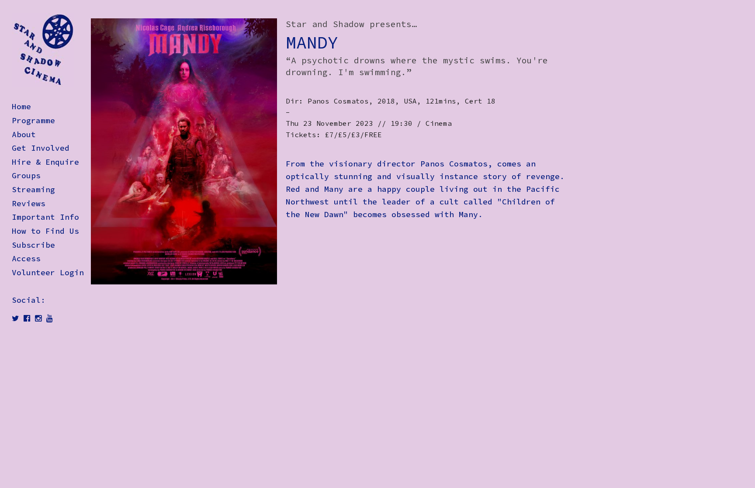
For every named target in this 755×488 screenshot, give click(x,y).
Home (21, 106)
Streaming (33, 189)
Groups (26, 175)
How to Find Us (45, 231)
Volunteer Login (48, 272)
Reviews (28, 203)
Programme (33, 120)
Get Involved (40, 148)
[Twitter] (15, 318)
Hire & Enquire (45, 162)
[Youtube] (49, 318)
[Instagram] (38, 318)
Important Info (45, 217)
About (24, 134)
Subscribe (33, 245)
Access (26, 258)
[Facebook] (27, 318)
